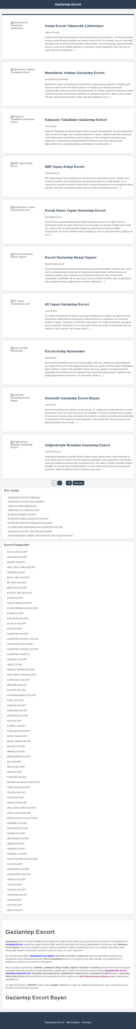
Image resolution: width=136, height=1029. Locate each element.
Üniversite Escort (18, 869)
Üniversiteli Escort (19, 874)
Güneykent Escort (18, 680)
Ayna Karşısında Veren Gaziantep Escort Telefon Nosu (40, 536)
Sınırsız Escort (16, 849)
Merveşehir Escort (19, 756)
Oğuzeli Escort (16, 792)
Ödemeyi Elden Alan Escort (23, 782)
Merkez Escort (16, 751)
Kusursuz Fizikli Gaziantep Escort (28, 519)
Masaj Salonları (17, 736)
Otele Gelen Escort (19, 813)
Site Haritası (73, 1022)
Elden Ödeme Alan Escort (22, 608)
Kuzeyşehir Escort (18, 731)
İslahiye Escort (16, 690)
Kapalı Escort (15, 700)
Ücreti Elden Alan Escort (22, 859)
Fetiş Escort (14, 629)
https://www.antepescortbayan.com (97, 976)
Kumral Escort (16, 726)
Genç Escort (15, 664)
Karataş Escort (16, 705)
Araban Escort (16, 572)
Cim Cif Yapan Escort (19, 603)
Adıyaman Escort (17, 557)
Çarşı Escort (51, 311)
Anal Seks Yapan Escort (21, 567)
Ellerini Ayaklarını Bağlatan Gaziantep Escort (35, 527)
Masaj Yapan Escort (54, 264)
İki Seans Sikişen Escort (22, 514)
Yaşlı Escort (14, 884)
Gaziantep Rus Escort (20, 644)
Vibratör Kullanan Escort (24, 510)
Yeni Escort (50, 405)
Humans (87, 1022)
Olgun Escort (15, 797)
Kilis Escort (14, 721)
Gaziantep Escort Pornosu (24, 497)
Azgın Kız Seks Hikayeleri (22, 506)
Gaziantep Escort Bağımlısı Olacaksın (30, 523)
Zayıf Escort (14, 905)
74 (68, 483)
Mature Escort (16, 746)
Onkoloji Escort (52, 173)
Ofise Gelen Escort (18, 787)
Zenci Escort (15, 910)
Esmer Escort (15, 613)
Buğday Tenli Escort (19, 593)
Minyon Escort (16, 767)
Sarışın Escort (16, 833)
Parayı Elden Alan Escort (22, 818)
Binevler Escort (17, 588)
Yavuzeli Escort (16, 890)
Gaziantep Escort (68, 4)
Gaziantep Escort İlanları (57, 79)
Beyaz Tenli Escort (18, 577)
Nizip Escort (50, 358)
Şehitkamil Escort (18, 838)
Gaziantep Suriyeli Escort (23, 649)
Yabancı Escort (52, 32)
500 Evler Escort (53, 452)
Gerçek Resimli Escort (21, 669)
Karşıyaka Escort (17, 716)
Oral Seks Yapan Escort (21, 808)
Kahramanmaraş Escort (21, 695)
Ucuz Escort (50, 126)
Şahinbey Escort (17, 823)
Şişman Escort (16, 843)
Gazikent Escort (17, 659)
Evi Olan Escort (16, 623)
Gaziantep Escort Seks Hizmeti (26, 502)
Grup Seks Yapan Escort (21, 675)
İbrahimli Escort (17, 685)
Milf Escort (14, 762)
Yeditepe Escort (17, 895)
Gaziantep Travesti (18, 654)
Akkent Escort (16, 562)
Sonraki (78, 483)
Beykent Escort (16, 582)
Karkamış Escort (17, 710)
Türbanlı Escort (17, 854)
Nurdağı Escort (16, 777)
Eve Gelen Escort (18, 618)
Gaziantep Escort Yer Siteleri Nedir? (30, 531)
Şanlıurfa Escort (17, 828)
